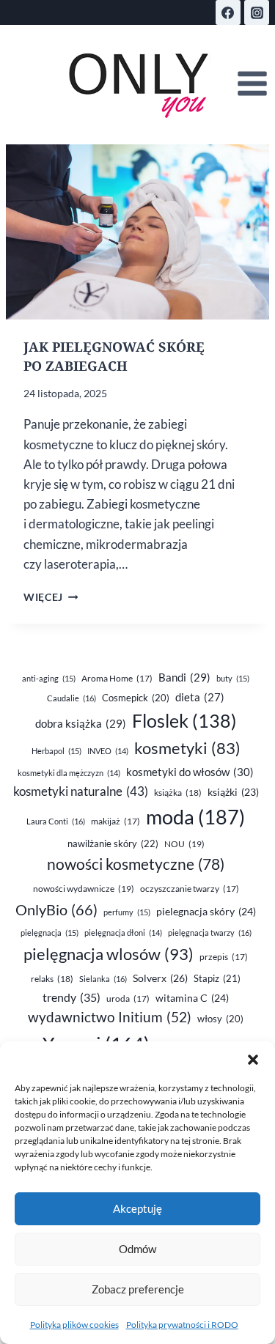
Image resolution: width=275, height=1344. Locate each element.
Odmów (137, 1248)
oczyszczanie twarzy (189, 888)
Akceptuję (137, 1208)
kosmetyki (187, 748)
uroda (128, 998)
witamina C (192, 998)
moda (195, 817)
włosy (220, 1018)
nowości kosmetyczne (135, 864)
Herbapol (56, 751)
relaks (52, 978)
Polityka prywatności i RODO (182, 1324)
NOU (184, 843)
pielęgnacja (49, 932)
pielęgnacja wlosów (108, 954)
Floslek (184, 720)
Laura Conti (55, 821)
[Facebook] (228, 12)
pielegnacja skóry (206, 911)
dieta (199, 697)
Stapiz (217, 978)
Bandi (184, 677)
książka (178, 792)
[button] (253, 1059)
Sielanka (103, 978)
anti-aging (49, 678)
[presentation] (137, 232)
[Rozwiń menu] (252, 84)
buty (232, 678)
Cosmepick (135, 698)
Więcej (50, 597)
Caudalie (71, 698)
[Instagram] (256, 12)
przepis (223, 956)
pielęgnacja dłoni (123, 932)
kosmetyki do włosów (190, 771)
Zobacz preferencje (138, 1289)
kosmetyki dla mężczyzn (69, 773)
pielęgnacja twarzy (210, 932)
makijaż (115, 821)
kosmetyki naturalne (80, 791)
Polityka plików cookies (74, 1324)
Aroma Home (117, 678)
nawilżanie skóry (112, 843)
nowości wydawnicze (83, 888)
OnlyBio (56, 909)
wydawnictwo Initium (109, 1017)
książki (233, 792)
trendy (71, 997)
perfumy (126, 912)
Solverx (160, 978)
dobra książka (80, 723)
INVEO (107, 751)
